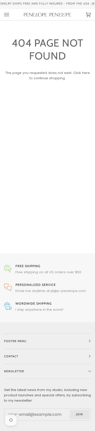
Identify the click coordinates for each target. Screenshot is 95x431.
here (86, 72)
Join (79, 414)
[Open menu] (11, 14)
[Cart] (83, 14)
